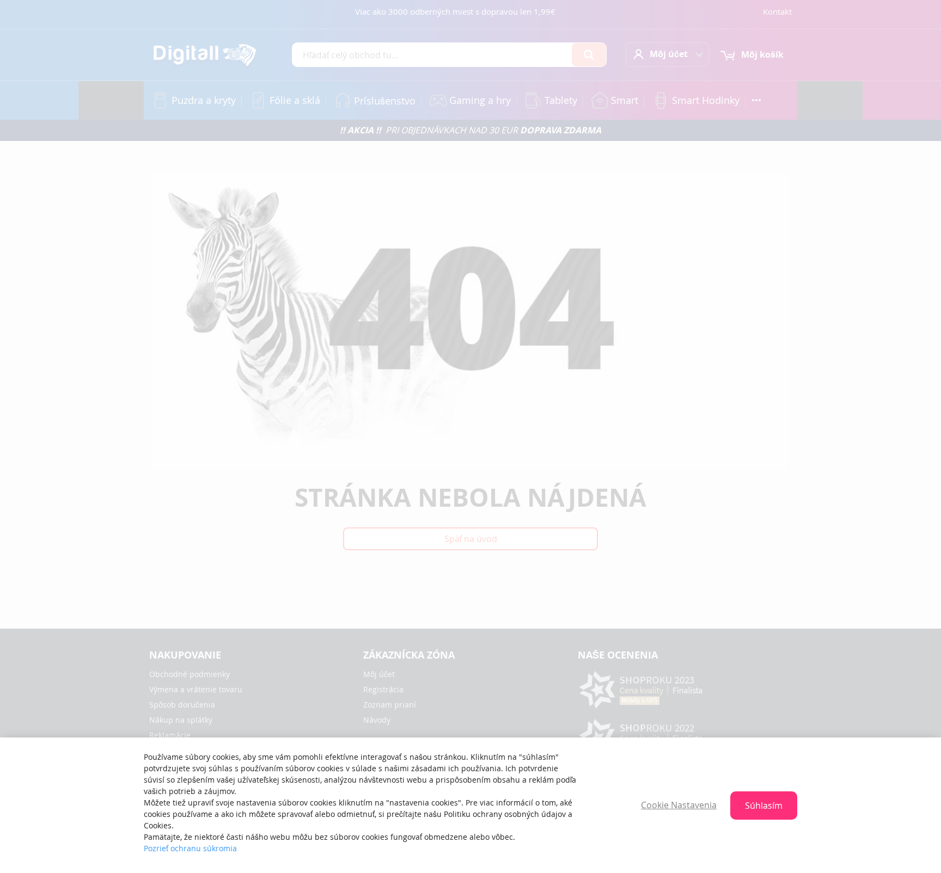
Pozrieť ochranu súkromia (190, 848)
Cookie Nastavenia (679, 805)
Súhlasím (764, 805)
